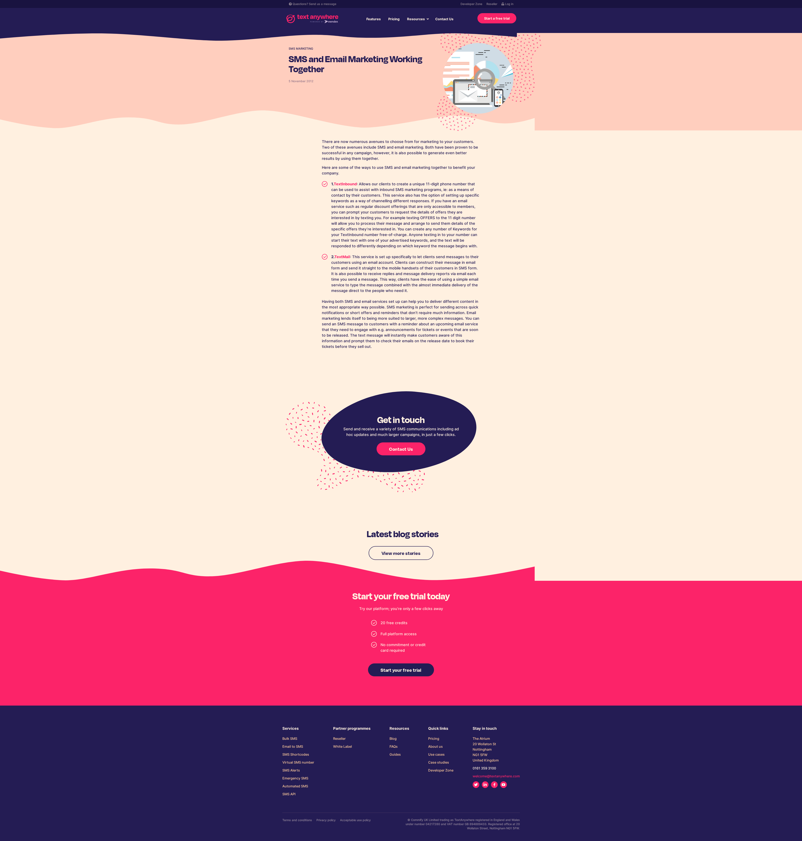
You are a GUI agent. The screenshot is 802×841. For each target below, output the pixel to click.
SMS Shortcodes (295, 754)
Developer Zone (471, 4)
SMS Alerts (291, 770)
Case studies (438, 762)
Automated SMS (295, 786)
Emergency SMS (295, 778)
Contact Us (444, 19)
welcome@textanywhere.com (496, 776)
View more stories (401, 553)
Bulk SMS (289, 738)
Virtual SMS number (298, 762)
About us (435, 746)
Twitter (476, 784)
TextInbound (345, 184)
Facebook (494, 784)
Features (373, 19)
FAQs (394, 746)
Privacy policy (326, 820)
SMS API (289, 794)
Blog (393, 738)
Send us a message (322, 4)
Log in (508, 4)
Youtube (503, 784)
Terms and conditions (297, 820)
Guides (395, 754)
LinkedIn (485, 784)
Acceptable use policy (355, 820)
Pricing (394, 19)
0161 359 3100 (484, 768)
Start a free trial (497, 18)
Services (290, 728)
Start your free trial (401, 670)
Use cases (436, 754)
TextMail (342, 257)
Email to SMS (292, 746)
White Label (342, 746)
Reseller (491, 4)
